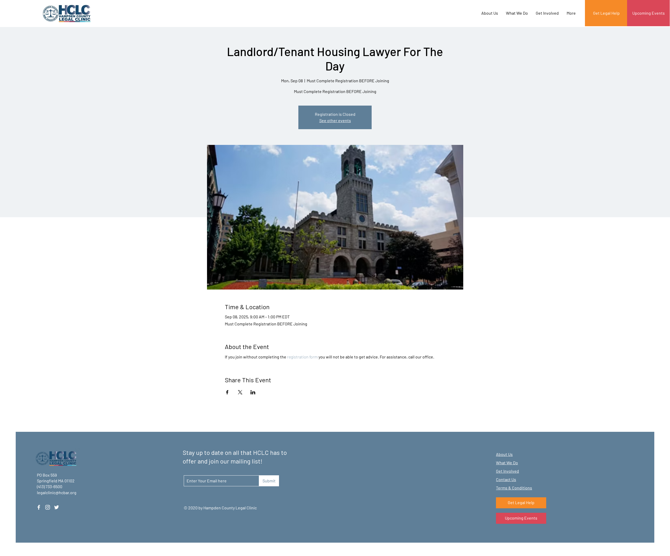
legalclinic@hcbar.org (56, 492)
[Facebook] (39, 507)
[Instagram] (47, 507)
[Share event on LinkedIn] (252, 392)
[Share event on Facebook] (227, 392)
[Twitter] (56, 507)
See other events (335, 120)
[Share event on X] (240, 392)
